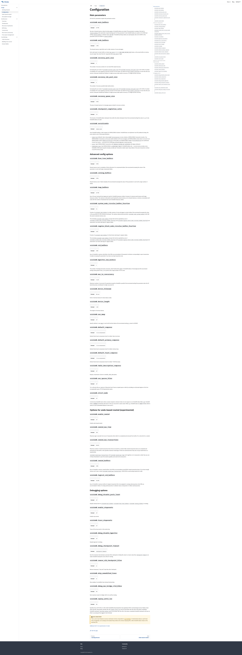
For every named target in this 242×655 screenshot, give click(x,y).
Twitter (123, 648)
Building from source (7, 41)
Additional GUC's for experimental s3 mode (100, 626)
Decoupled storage (6, 16)
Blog (233, 2)
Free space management (8, 34)
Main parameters (156, 6)
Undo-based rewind (6, 14)
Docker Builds (5, 44)
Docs (81, 646)
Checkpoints (5, 23)
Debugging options (156, 73)
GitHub (237, 2)
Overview (4, 21)
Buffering (4, 28)
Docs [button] (228, 2)
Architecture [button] (4, 19)
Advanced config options (158, 22)
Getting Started (6, 9)
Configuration (5, 12)
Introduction (4, 5)
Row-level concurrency (7, 32)
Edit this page (94, 630)
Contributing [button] (4, 37)
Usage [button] (2, 7)
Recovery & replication (7, 25)
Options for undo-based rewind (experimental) (159, 61)
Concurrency (5, 30)
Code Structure (5, 39)
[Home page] (91, 6)
